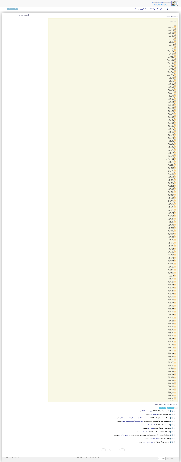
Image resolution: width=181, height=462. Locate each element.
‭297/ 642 (171, 72)
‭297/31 (171, 152)
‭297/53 (171, 266)
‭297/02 (171, 80)
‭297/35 (171, 176)
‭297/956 (171, 374)
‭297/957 (171, 376)
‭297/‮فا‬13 (171, 394)
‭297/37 (171, 188)
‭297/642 (171, 290)
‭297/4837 (170, 257)
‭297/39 (171, 203)
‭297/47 (171, 236)
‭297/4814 (170, 242)
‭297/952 (171, 364)
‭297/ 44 (171, 65)
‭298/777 (171, 395)
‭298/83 (171, 397)
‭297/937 (171, 355)
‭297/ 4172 (170, 62)
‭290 (172, 26)
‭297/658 (171, 301)
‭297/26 (171, 141)
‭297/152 (171, 105)
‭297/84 (171, 337)
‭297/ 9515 (170, 75)
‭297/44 (171, 223)
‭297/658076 (170, 302)
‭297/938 (171, 356)
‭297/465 (171, 232)
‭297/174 (171, 123)
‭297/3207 (170, 162)
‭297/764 (171, 317)
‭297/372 (171, 190)
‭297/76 (171, 314)
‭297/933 (171, 352)
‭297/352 (171, 177)
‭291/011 (171, 30)
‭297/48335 (170, 253)
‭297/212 (171, 135)
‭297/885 (171, 341)
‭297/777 (171, 325)
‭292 (172, 38)
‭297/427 (171, 220)
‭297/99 (171, 389)
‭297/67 (171, 304)
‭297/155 (171, 107)
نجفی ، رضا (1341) (123, 435)
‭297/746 (171, 308)
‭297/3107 (170, 153)
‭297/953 (171, 365)
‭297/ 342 (171, 57)
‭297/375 (171, 194)
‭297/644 (171, 292)
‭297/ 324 (171, 56)
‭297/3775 (170, 197)
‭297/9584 (170, 377)
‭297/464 (171, 230)
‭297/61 (171, 277)
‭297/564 (171, 274)
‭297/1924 (170, 132)
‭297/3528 (170, 179)
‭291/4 (172, 35)
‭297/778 (171, 326)
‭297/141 (171, 99)
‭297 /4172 (170, 50)
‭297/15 (171, 101)
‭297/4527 (170, 227)
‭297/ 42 (171, 63)
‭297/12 (171, 96)
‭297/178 (171, 125)
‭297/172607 (170, 122)
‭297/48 (171, 239)
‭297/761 (171, 316)
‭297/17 (171, 114)
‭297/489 (171, 263)
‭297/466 (171, 233)
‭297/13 (171, 98)
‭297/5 (172, 265)
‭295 (172, 44)
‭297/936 (171, 353)
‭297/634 (171, 283)
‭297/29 (171, 145)
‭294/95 (171, 42)
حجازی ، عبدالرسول (154, 438)
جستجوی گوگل (80, 457)
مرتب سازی (170, 407)
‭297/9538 (170, 370)
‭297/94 (171, 358)
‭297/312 (171, 156)
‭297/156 (171, 108)
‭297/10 (171, 93)
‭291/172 (171, 33)
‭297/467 (171, 235)
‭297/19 (171, 131)
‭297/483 (171, 247)
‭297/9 (172, 346)
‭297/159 (171, 113)
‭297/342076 (170, 173)
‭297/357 (171, 185)
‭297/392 (171, 205)
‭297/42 (171, 218)
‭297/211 (171, 134)
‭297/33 (171, 165)
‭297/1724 (170, 119)
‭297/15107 (170, 104)
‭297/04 (171, 83)
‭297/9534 (170, 367)
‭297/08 (171, 90)
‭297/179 (171, 126)
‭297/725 (171, 307)
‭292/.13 (171, 39)
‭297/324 (171, 164)
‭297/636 (171, 284)
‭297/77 (171, 320)
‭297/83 (171, 334)
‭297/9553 (170, 373)
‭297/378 (171, 199)
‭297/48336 (170, 254)
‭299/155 (171, 398)
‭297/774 (171, 323)
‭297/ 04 (171, 51)
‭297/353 (171, 180)
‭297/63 (171, 280)
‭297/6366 (170, 286)
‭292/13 (171, 41)
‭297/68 (171, 305)
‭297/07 (171, 86)
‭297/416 (171, 214)
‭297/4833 (170, 251)
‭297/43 (171, 221)
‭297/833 (171, 335)
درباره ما (100, 457)
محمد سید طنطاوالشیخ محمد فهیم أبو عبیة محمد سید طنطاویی (134, 417)
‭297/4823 (170, 245)
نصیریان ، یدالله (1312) (147, 410)
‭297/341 (171, 167)
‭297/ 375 (171, 60)
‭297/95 (171, 359)
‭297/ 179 (171, 53)
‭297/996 (171, 391)
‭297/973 (171, 382)
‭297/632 (171, 281)
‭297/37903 (170, 201)
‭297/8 (172, 328)
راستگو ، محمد (145, 431)
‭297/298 (171, 147)
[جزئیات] (174, 411)
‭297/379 (171, 200)
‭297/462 (171, 229)
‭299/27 (171, 400)
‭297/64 (171, 289)
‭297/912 (171, 347)
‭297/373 (171, 191)
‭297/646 (171, 293)
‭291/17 (171, 32)
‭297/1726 (170, 120)
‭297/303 (171, 150)
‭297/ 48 (171, 69)
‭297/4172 (170, 217)
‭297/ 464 (171, 68)
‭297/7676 (170, 319)
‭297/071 (171, 87)
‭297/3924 (170, 206)
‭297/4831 (170, 248)
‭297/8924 (170, 344)
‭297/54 (171, 271)
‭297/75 (171, 310)
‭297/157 (171, 110)
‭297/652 (171, 296)
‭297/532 (171, 268)
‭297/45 (171, 224)
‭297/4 (172, 209)
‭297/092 (171, 92)
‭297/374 (171, 193)
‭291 (172, 29)
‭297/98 (171, 386)
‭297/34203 (170, 170)
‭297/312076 (170, 160)
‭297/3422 (170, 175)
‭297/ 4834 (170, 71)
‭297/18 (171, 128)
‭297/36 (171, 186)
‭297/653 (171, 298)
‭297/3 (172, 149)
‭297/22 (171, 140)
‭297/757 (171, 313)
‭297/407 (171, 210)
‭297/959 (171, 379)
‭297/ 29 (171, 54)
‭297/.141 (171, 77)
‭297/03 (171, 81)
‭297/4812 (170, 241)
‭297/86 (171, 338)
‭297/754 (171, 311)
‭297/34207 (170, 171)
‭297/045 (171, 84)
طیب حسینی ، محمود (148, 442)
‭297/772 (171, 322)
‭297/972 (171, 380)
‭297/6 (172, 275)
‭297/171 (171, 116)
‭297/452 (171, 225)
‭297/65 (171, 295)
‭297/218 (171, 138)
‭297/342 (171, 169)
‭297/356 (171, 184)
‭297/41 (171, 212)
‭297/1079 (170, 95)
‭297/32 (171, 161)
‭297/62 (171, 278)
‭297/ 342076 (169, 59)
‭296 (172, 47)
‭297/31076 (170, 155)
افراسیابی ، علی (154, 414)
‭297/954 (171, 371)
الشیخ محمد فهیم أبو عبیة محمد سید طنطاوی (132, 421)
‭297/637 (171, 287)
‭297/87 (171, 340)
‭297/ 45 (171, 66)
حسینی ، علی (151, 428)
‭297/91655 (170, 349)
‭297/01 (171, 78)
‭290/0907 (170, 27)
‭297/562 (171, 272)
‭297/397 (171, 208)
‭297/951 (171, 361)
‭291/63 (171, 36)
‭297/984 (171, 388)
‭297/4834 (170, 256)
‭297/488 (171, 262)
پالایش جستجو (162, 407)
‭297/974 (171, 383)
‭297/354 (171, 182)
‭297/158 (171, 111)
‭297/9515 (170, 362)
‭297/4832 (170, 250)
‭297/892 (171, 343)
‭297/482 (171, 244)
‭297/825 (171, 332)
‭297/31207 (170, 158)
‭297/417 (171, 215)
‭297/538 (171, 269)
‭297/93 (171, 350)
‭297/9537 (170, 368)
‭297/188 (171, 129)
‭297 (172, 48)
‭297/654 (171, 299)
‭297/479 (171, 238)
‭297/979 (171, 385)
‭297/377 (171, 195)
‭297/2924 (170, 146)
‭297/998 (171, 392)
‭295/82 (171, 45)
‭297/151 (171, 102)
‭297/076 (171, 89)
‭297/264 (171, 143)
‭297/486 (171, 260)
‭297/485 (171, 259)
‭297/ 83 (171, 74)
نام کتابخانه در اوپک (91, 457)
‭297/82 (171, 331)
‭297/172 (171, 117)
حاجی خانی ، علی (151, 424)
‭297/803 (171, 329)
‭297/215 (171, 137)
